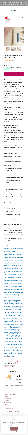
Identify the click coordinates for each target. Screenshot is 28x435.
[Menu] (18, 18)
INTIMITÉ (14, 243)
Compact (8, 260)
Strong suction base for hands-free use (13, 342)
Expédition (6, 406)
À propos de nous (7, 398)
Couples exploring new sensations (10, 265)
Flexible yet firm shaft (14, 291)
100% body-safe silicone (13, 247)
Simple (7, 332)
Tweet (7, 363)
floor (20, 291)
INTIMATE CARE (12, 315)
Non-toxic (6, 318)
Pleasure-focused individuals (13, 324)
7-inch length (20, 247)
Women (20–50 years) (8, 355)
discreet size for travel (16, 269)
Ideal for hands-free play (16, 307)
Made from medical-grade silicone (10, 317)
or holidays (20, 318)
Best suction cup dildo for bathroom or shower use (13, 257)
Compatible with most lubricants (16, 262)
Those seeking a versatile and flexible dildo (14, 352)
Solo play (6, 338)
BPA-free (10, 259)
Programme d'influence (8, 408)
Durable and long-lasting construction (15, 271)
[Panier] (22, 18)
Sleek (11, 332)
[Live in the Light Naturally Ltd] (7, 20)
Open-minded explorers (12, 318)
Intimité (5, 404)
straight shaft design (10, 341)
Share (14, 363)
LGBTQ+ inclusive (19, 315)
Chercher (6, 396)
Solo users (11, 339)
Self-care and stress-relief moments (14, 329)
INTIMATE (6, 315)
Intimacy (13, 356)
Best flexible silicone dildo (17, 256)
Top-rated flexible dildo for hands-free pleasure (13, 353)
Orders (5, 413)
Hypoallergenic (11, 303)
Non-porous (19, 317)
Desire (10, 243)
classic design (15, 259)
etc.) (16, 283)
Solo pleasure (10, 338)
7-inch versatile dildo (8, 248)
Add (7, 366)
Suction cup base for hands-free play (15, 345)
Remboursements (7, 402)
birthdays (6, 259)
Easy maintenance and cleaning (10, 272)
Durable (5, 271)
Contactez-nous (7, 400)
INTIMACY (17, 314)
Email (13, 366)
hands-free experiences (13, 295)
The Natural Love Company (10, 62)
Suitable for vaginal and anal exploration (11, 347)
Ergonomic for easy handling (9, 283)
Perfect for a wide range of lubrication (11, 320)
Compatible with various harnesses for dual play (13, 263)
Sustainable (6, 350)
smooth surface (18, 333)
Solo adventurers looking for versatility (16, 336)
